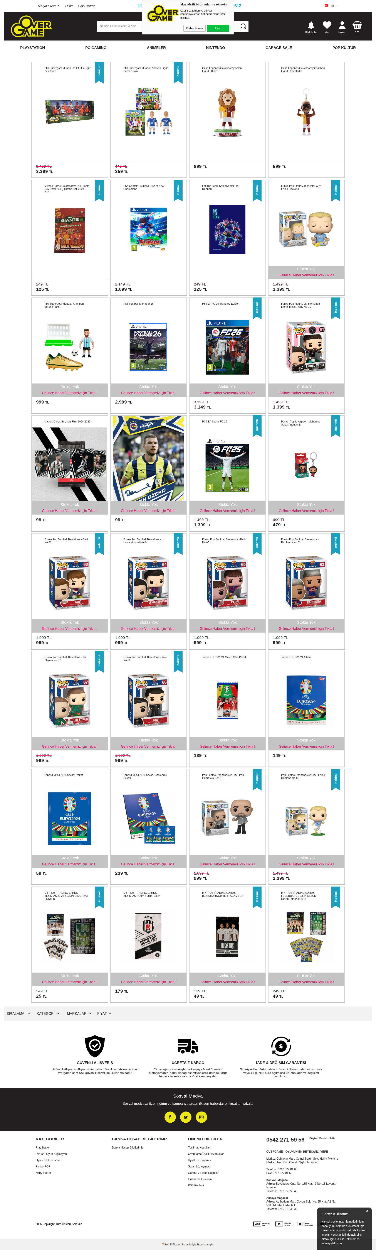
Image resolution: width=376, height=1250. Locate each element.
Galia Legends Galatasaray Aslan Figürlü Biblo (222, 70)
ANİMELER (156, 48)
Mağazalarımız (48, 6)
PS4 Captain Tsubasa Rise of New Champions (143, 187)
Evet (218, 28)
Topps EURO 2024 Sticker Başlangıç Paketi (145, 777)
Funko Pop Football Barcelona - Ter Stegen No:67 (65, 659)
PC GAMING (95, 48)
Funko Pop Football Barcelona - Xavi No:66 (145, 659)
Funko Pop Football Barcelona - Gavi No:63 (66, 541)
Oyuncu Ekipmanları (48, 1160)
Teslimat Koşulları (199, 1147)
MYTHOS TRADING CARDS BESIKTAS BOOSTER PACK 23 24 (222, 894)
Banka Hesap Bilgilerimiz (127, 1147)
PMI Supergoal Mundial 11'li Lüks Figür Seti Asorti (67, 70)
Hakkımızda (86, 6)
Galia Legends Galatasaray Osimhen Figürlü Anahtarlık (303, 70)
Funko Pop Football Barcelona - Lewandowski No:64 (142, 541)
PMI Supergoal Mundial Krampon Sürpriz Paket (64, 305)
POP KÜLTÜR (344, 48)
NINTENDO (215, 48)
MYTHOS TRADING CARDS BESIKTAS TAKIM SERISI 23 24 (142, 894)
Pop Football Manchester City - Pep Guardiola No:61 (223, 777)
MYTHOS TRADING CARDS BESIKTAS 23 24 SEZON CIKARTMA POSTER (66, 895)
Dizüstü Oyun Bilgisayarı (51, 1153)
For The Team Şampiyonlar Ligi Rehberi (220, 187)
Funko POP (43, 1166)
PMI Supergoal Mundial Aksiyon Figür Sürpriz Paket (145, 70)
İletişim (69, 6)
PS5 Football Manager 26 (138, 303)
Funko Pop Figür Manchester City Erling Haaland (301, 187)
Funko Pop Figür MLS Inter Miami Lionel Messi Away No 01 (301, 305)
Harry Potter (43, 1172)
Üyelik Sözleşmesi (200, 1160)
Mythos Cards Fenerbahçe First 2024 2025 (145, 423)
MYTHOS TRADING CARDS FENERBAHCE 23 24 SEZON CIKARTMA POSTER (298, 895)
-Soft (166, 1244)
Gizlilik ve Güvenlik (200, 1179)
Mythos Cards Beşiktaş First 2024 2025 (67, 421)
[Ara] (243, 26)
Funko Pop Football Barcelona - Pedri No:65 (224, 541)
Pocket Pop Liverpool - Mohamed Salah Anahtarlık (301, 423)
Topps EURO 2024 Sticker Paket (63, 775)
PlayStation (43, 1147)
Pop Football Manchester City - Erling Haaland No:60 (303, 777)
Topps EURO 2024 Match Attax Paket (224, 657)
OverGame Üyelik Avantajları (206, 1153)
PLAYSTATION (32, 48)
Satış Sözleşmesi (199, 1166)
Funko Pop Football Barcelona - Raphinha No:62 (300, 541)
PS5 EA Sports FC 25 (214, 421)
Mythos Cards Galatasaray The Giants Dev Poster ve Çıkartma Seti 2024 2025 (66, 189)
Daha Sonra (194, 28)
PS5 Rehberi (196, 1185)
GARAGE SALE (278, 48)
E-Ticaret (175, 1244)
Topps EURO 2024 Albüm (296, 657)
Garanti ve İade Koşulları (203, 1172)
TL (357, 32)
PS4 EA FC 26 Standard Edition (220, 303)
